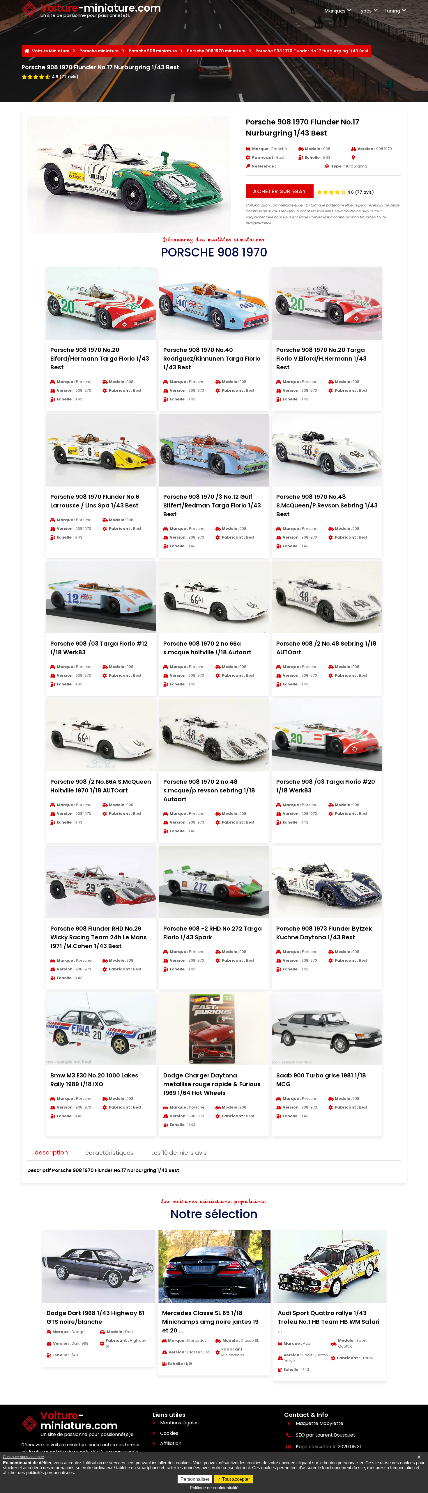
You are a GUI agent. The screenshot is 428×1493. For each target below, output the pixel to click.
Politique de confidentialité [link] (214, 1487)
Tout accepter (235, 1479)
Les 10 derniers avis (179, 1153)
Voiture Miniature (51, 51)
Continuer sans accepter (23, 1457)
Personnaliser (195, 1479)
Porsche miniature (99, 51)
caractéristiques (109, 1153)
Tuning (391, 10)
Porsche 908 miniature (153, 51)
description (51, 1152)
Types (364, 10)
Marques (334, 10)
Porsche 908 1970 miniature (216, 51)
